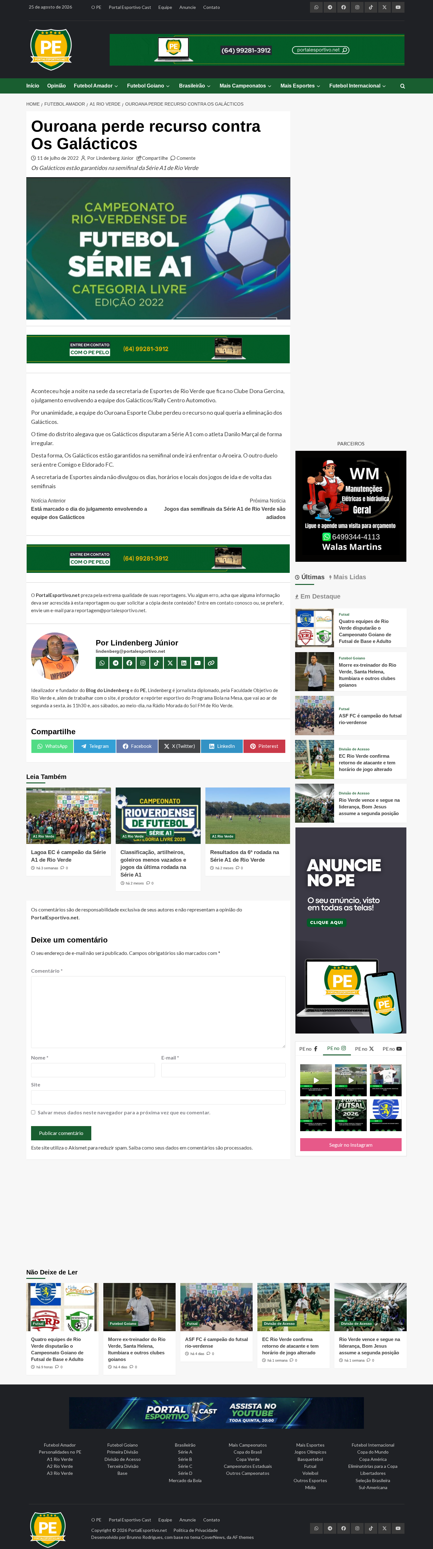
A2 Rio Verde (60, 1466)
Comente (186, 158)
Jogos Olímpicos (310, 1452)
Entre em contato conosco (224, 603)
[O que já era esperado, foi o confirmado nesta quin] (386, 1080)
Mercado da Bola (185, 1480)
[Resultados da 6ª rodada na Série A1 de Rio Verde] (247, 815)
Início (32, 85)
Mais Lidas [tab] (349, 577)
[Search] (403, 86)
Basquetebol (310, 1459)
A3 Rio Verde (60, 1473)
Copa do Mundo (373, 1452)
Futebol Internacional (354, 85)
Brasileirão (192, 85)
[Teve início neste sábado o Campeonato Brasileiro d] (351, 1080)
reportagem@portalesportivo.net (110, 610)
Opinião (56, 85)
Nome (39, 1057)
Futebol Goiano (145, 85)
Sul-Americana (373, 1487)
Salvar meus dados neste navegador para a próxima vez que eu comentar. (124, 1112)
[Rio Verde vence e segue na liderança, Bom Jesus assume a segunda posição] (314, 803)
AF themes (243, 1537)
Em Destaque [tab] (319, 596)
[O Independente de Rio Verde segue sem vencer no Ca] (386, 1115)
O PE (96, 7)
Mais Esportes (298, 85)
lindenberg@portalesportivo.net (130, 651)
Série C (185, 1466)
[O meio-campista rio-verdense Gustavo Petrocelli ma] (316, 1080)
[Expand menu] (116, 86)
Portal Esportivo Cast (130, 7)
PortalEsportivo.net (147, 1530)
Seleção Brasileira (373, 1480)
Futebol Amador (93, 85)
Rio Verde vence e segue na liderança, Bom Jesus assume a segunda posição (369, 806)
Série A (185, 1452)
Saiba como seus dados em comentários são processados (190, 1147)
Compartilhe (155, 158)
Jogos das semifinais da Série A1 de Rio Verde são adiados (224, 509)
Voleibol (310, 1473)
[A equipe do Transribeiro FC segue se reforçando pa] (316, 1115)
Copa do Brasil (248, 1452)
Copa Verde (248, 1459)
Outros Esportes (310, 1480)
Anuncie (187, 7)
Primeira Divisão (122, 1452)
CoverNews (213, 1537)
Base (122, 1473)
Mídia (310, 1487)
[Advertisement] (216, 1214)
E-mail (170, 1057)
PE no (306, 1049)
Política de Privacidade (195, 1530)
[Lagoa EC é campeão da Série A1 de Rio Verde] (68, 815)
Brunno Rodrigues (145, 1537)
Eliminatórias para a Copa (372, 1466)
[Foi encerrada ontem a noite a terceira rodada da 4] (351, 1115)
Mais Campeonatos (243, 85)
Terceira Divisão (123, 1466)
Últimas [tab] (312, 577)
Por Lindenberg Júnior (110, 158)
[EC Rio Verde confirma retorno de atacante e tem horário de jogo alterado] (314, 758)
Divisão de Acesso (354, 749)
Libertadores (373, 1473)
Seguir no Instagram (350, 1145)
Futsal (344, 614)
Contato (211, 7)
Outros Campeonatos (247, 1473)
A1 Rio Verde (43, 836)
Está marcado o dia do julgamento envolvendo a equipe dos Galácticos (89, 509)
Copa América (373, 1459)
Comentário (47, 971)
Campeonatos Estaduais (248, 1466)
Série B (185, 1459)
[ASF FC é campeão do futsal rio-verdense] (314, 715)
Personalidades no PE (60, 1452)
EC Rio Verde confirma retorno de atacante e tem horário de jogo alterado (367, 762)
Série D (185, 1473)
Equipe (165, 7)
